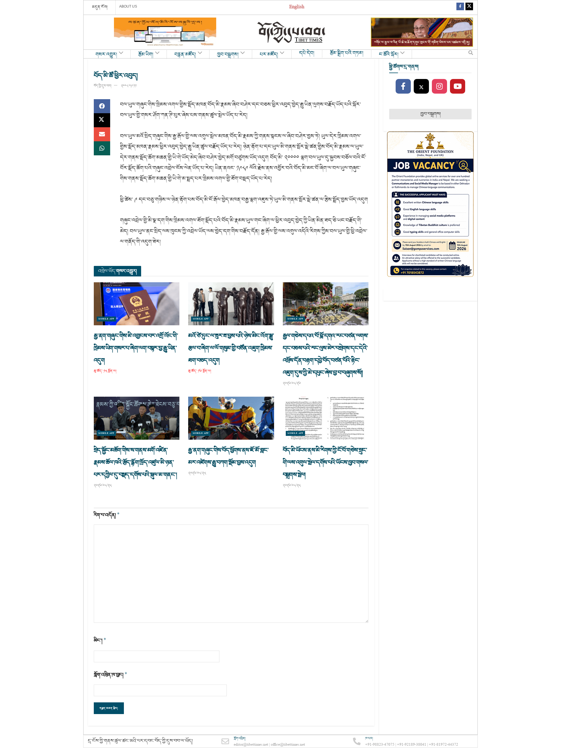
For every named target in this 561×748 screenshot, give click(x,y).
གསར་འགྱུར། (106, 55)
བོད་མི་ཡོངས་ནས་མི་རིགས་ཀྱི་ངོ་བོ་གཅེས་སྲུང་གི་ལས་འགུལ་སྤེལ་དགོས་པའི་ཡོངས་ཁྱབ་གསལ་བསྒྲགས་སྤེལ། (325, 462)
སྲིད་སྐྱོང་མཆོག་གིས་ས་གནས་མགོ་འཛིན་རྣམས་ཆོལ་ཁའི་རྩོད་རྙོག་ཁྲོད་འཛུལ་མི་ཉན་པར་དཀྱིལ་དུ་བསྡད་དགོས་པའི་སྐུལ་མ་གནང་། (136, 462)
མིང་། (100, 640)
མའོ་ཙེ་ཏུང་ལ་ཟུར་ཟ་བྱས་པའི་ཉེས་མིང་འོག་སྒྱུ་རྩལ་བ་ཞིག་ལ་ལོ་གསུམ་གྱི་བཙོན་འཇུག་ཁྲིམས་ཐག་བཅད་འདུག (231, 348)
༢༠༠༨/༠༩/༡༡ (128, 85)
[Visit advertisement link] (165, 32)
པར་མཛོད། (269, 55)
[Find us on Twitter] (469, 7)
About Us (128, 6)
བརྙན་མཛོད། (185, 55)
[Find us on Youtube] (457, 86)
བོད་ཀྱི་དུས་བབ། (102, 85)
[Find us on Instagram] (439, 86)
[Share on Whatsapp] (102, 148)
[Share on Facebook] (102, 106)
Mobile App (106, 319)
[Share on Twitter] (102, 120)
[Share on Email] (102, 134)
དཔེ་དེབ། (306, 53)
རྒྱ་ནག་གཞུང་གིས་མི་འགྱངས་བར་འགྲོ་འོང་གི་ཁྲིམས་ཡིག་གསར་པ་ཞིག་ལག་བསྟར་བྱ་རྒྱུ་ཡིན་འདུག (136, 348)
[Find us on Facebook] (460, 7)
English (296, 7)
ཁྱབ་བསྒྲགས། (228, 55)
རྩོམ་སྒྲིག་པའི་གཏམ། (346, 53)
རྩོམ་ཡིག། (145, 55)
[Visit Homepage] (292, 32)
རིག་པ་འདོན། (107, 515)
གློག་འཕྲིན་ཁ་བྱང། (110, 674)
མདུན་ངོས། (100, 7)
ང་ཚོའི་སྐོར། (389, 55)
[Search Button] (470, 54)
